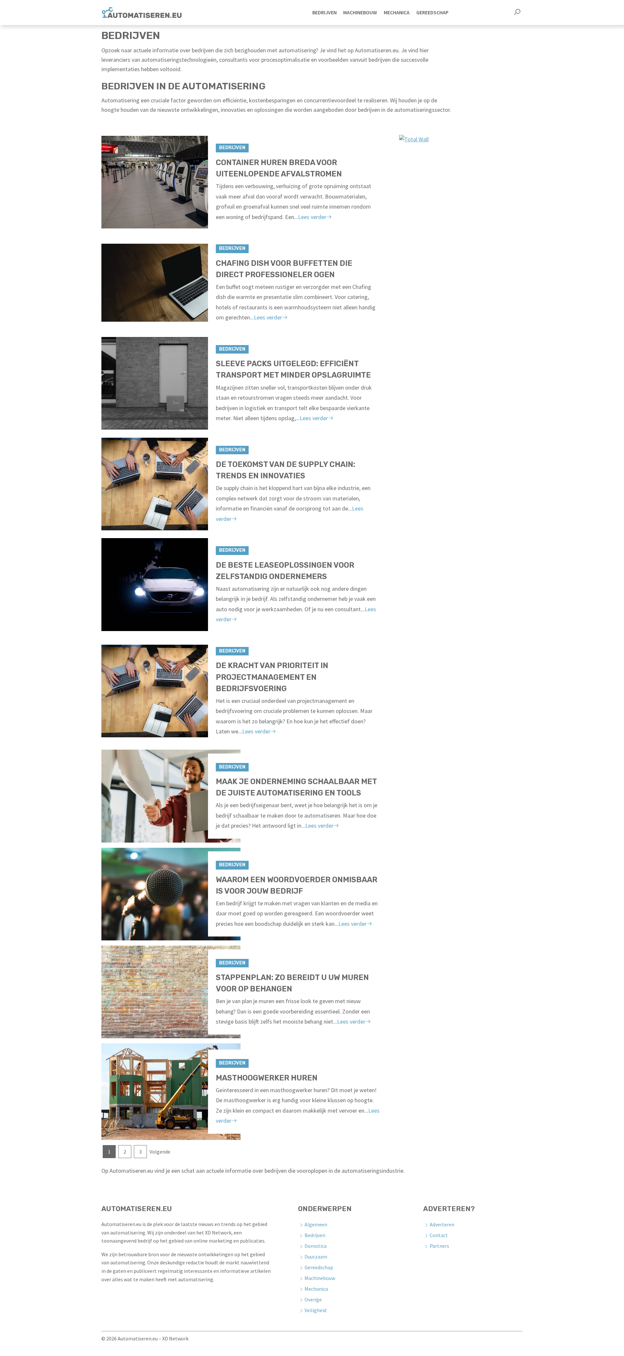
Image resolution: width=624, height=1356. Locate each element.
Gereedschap (319, 1267)
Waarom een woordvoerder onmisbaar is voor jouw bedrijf (296, 885)
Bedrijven (232, 147)
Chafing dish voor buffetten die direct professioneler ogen (284, 269)
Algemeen (316, 1224)
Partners (439, 1246)
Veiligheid (315, 1310)
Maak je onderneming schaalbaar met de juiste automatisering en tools (296, 787)
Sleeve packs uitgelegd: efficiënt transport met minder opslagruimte (293, 369)
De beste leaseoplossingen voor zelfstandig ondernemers (285, 571)
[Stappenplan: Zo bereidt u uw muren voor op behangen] (170, 992)
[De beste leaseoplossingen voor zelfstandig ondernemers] (170, 584)
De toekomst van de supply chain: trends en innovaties (285, 470)
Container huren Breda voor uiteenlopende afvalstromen (279, 168)
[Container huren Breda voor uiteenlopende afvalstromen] (170, 182)
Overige (313, 1299)
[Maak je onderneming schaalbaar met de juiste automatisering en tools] (170, 796)
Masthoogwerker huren (267, 1077)
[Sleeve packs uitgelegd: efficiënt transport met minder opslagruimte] (170, 383)
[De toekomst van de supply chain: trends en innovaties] (170, 484)
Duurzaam (316, 1256)
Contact (439, 1235)
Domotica (316, 1246)
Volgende (160, 1151)
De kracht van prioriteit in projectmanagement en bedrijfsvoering (272, 677)
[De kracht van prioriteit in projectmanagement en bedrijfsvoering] (170, 691)
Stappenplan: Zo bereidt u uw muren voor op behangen (292, 983)
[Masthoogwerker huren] (170, 1091)
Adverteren (442, 1224)
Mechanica (316, 1288)
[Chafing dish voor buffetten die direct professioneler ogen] (170, 283)
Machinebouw (320, 1278)
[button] (517, 12)
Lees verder (312, 217)
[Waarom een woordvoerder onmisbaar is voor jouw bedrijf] (170, 894)
